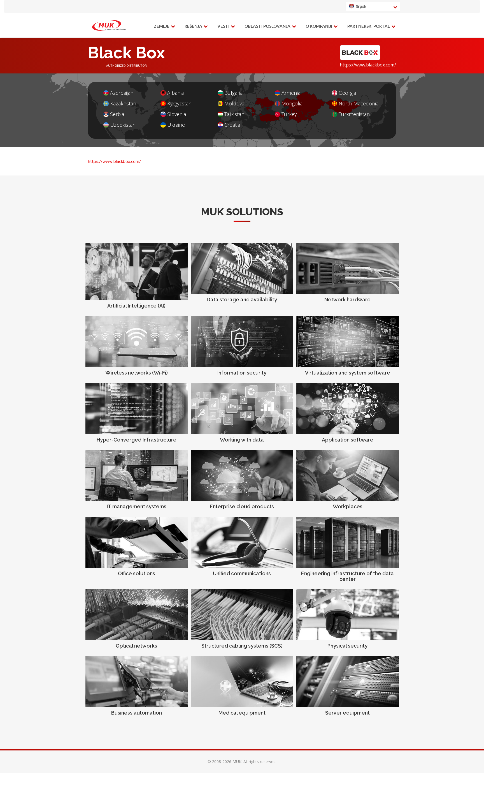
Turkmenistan (354, 114)
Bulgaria (233, 93)
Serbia (117, 114)
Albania (175, 93)
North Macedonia (358, 103)
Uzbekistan (123, 125)
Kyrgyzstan (179, 103)
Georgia (347, 93)
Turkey (289, 114)
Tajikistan (234, 114)
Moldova (234, 103)
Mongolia (291, 103)
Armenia (290, 93)
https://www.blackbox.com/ (368, 65)
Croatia (232, 125)
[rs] (109, 26)
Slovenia (176, 114)
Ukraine (176, 125)
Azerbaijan (121, 93)
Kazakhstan (123, 103)
